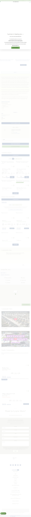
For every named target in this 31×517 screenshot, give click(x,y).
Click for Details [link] (15, 47)
